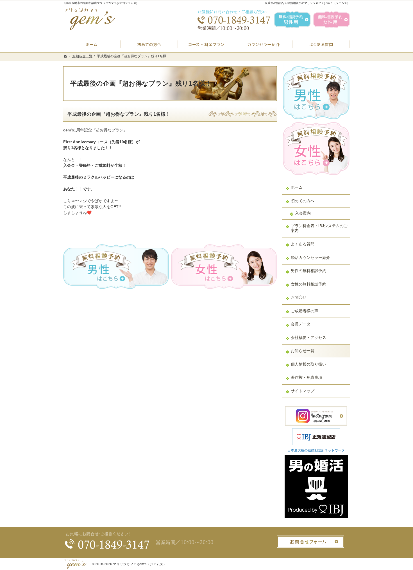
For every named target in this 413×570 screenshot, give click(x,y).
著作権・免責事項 (306, 377)
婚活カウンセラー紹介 (310, 257)
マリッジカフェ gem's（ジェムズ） (140, 564)
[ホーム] (92, 44)
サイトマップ (302, 391)
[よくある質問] (321, 44)
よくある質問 (302, 244)
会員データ (300, 324)
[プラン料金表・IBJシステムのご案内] (206, 44)
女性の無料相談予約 (308, 284)
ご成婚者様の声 (304, 311)
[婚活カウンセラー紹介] (263, 44)
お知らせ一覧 (302, 350)
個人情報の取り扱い (308, 364)
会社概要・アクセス (308, 337)
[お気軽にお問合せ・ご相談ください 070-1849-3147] (232, 19)
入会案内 (303, 213)
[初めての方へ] (149, 44)
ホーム (297, 187)
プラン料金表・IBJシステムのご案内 (319, 228)
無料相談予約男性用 (292, 19)
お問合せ (299, 297)
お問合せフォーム (310, 541)
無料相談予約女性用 (331, 19)
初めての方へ (302, 201)
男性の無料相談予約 (308, 270)
